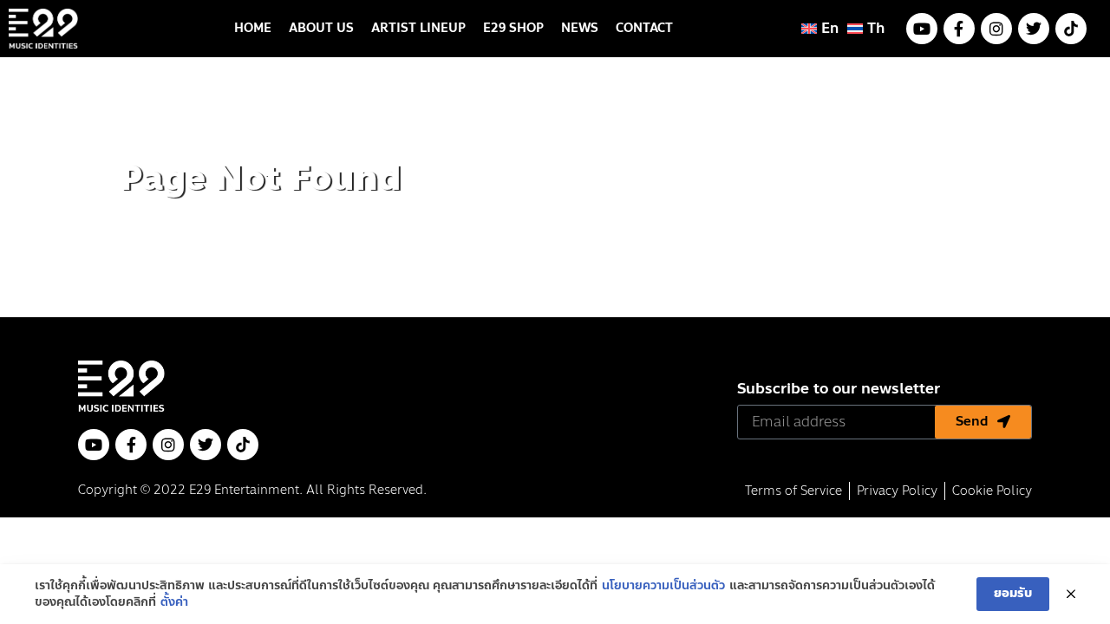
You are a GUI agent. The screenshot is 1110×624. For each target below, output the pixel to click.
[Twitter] (1033, 28)
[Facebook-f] (959, 28)
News (579, 28)
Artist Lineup (418, 28)
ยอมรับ (1013, 593)
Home (252, 28)
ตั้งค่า (174, 602)
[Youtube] (921, 28)
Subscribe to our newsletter (838, 390)
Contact (644, 28)
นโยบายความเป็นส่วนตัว (663, 586)
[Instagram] (996, 28)
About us (321, 28)
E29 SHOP (513, 28)
